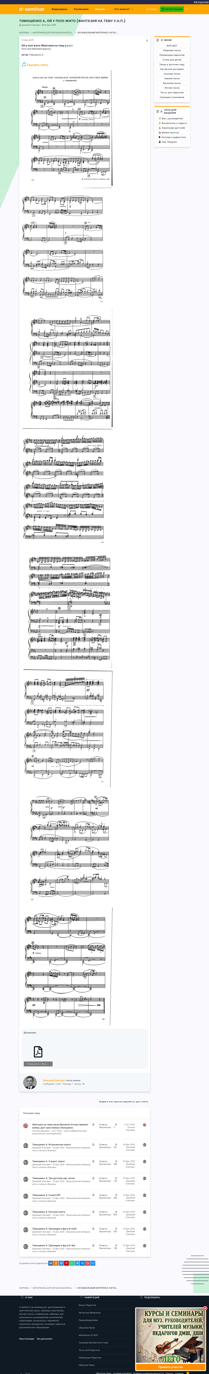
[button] (108, 9)
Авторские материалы (90, 1312)
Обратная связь (87, 1365)
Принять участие (170, 1367)
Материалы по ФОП (88, 1335)
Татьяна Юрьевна (40, 1131)
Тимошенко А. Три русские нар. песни (53, 1178)
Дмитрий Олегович (31, 25)
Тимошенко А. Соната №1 (46, 1195)
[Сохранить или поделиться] (147, 40)
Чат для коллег (44, 1339)
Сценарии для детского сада (93, 1342)
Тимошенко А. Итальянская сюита (51, 1144)
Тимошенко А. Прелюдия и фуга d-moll (54, 1228)
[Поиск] (187, 9)
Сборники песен (87, 1327)
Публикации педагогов (90, 1357)
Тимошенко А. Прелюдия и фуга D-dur (53, 1245)
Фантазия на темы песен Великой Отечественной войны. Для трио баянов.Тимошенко (60, 1126)
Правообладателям (88, 1320)
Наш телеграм (26, 1339)
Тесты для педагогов (89, 1350)
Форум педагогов (87, 1305)
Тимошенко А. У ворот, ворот (48, 1161)
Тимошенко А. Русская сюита (48, 1211)
